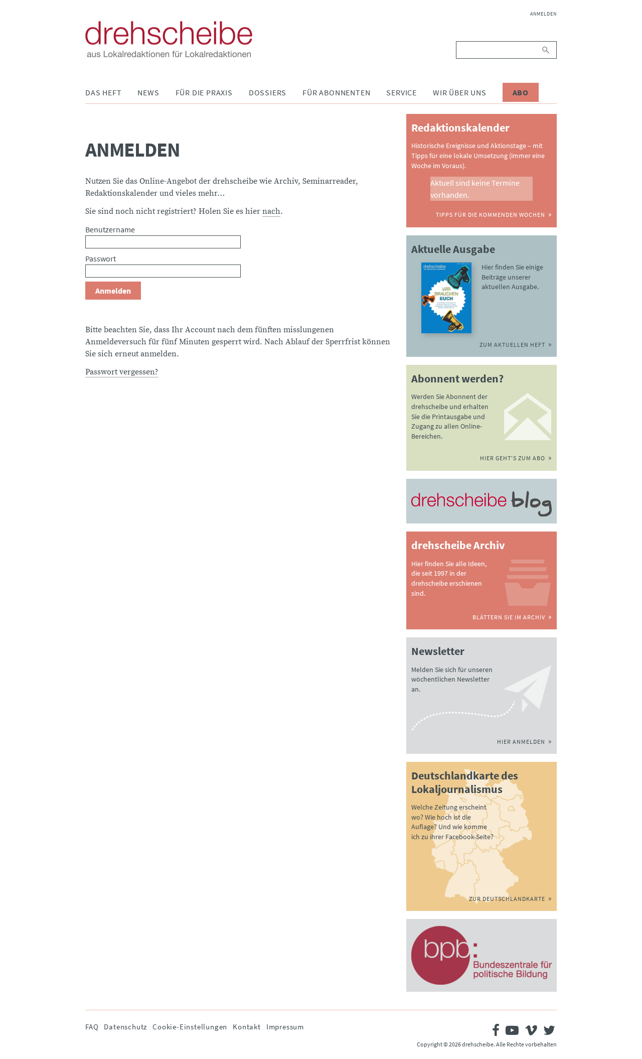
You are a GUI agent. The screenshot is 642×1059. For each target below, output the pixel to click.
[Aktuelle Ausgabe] (446, 297)
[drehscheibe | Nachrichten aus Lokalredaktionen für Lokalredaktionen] (168, 39)
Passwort (100, 258)
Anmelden (543, 14)
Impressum (285, 1026)
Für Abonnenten (336, 92)
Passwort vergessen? (121, 372)
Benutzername (110, 229)
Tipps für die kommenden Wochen (490, 214)
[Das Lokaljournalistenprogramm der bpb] (481, 955)
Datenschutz (125, 1026)
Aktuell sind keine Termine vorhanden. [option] (475, 189)
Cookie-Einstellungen (189, 1026)
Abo (521, 92)
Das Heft (103, 92)
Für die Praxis (204, 92)
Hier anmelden (521, 741)
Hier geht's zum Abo (512, 458)
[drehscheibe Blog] (481, 504)
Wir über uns (460, 92)
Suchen (546, 50)
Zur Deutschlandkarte (507, 898)
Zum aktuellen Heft (512, 344)
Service (401, 92)
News (148, 92)
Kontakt (247, 1026)
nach (271, 211)
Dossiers (267, 92)
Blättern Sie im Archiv (508, 617)
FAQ (91, 1026)
